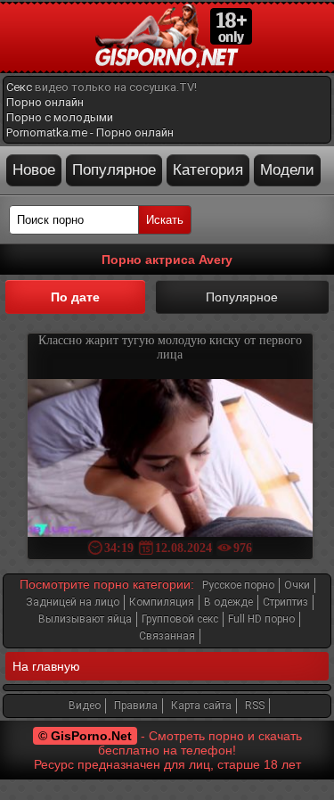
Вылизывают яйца (85, 619)
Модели (287, 169)
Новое (33, 169)
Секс (19, 87)
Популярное (114, 169)
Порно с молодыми (59, 117)
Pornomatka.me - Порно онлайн (90, 132)
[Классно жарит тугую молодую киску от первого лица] (170, 459)
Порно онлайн (45, 102)
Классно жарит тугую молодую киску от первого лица (170, 347)
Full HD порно (261, 619)
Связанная (167, 636)
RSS (255, 705)
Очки (297, 585)
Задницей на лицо (72, 602)
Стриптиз (285, 602)
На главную (46, 666)
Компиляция (161, 602)
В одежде (228, 602)
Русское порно (238, 585)
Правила (136, 705)
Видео (85, 705)
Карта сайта (201, 705)
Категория (208, 169)
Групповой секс (180, 619)
